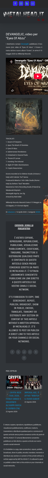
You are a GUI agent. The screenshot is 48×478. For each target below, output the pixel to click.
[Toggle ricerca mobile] (38, 20)
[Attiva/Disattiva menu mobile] (43, 20)
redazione (11, 212)
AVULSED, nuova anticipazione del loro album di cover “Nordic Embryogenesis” (16, 399)
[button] (7, 395)
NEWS (38, 212)
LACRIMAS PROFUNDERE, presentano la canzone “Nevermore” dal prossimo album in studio (34, 402)
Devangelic (25, 44)
